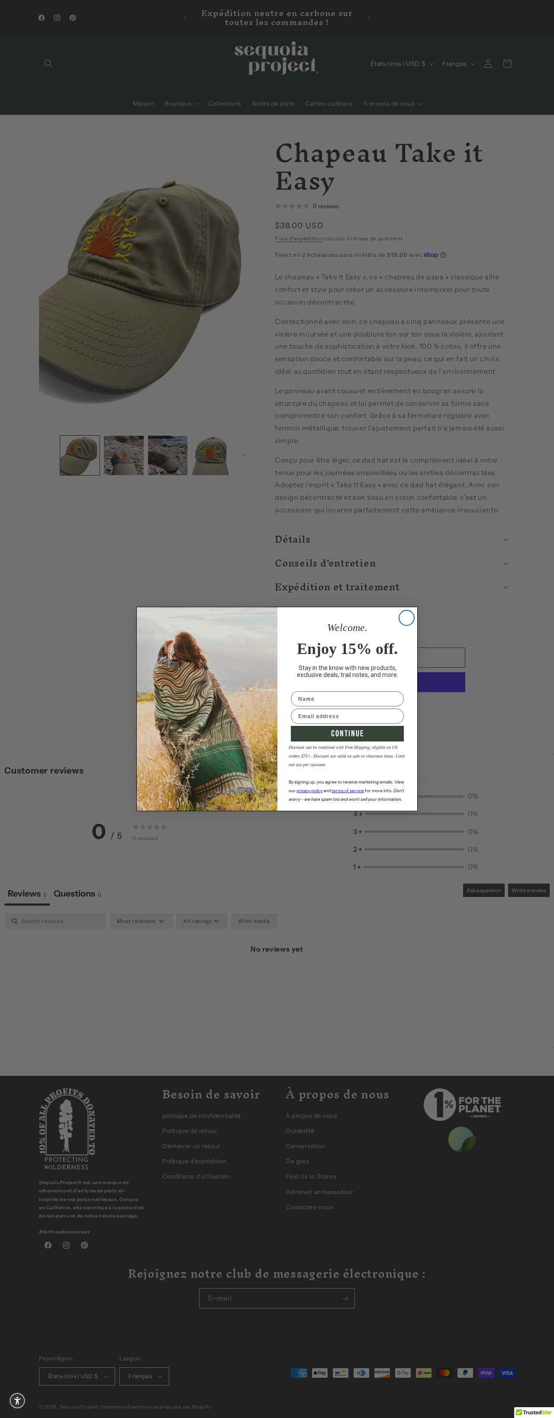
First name (306, 686)
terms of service (348, 790)
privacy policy (309, 790)
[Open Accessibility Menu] (17, 1400)
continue (347, 733)
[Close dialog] (406, 617)
